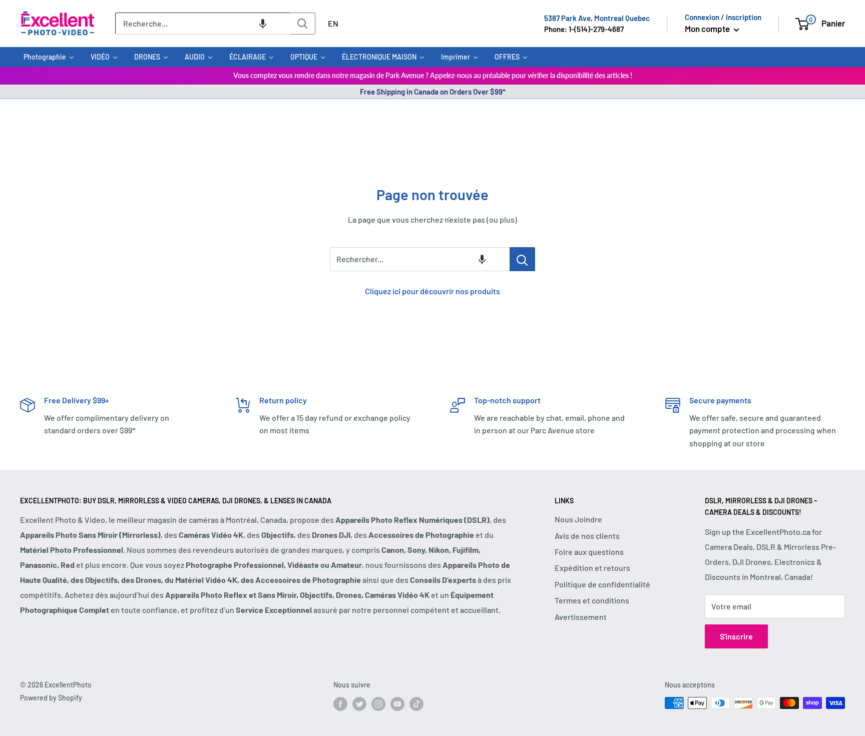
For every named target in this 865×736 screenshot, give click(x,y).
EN (333, 23)
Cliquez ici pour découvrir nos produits (432, 291)
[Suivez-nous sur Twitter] (359, 704)
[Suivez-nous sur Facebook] (340, 704)
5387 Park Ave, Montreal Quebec (597, 18)
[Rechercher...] (522, 259)
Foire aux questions (589, 551)
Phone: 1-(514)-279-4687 (584, 29)
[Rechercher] (302, 24)
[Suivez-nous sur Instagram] (378, 704)
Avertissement (581, 616)
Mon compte (708, 29)
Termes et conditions (592, 600)
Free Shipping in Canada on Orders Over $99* (433, 91)
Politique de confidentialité (602, 584)
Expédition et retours (592, 567)
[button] (262, 24)
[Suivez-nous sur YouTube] (397, 704)
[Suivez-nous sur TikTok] (416, 704)
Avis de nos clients (587, 535)
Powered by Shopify (51, 697)
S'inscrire (736, 636)
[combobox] (202, 24)
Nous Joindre (578, 519)
